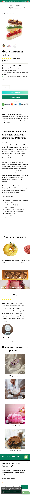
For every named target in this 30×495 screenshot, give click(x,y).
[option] (15, 29)
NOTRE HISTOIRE (10, 456)
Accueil (3, 13)
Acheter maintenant (15, 97)
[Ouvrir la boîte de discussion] (26, 457)
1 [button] (12, 341)
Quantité (5, 84)
